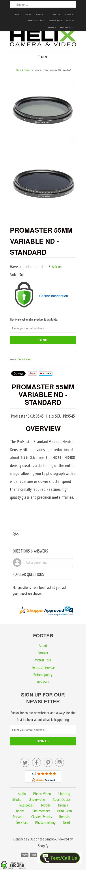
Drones (63, 805)
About (18, 14)
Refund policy (67, 27)
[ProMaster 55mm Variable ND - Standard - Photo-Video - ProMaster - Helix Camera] (43, 112)
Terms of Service (36, 21)
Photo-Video (42, 793)
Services (22, 822)
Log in (28, 14)
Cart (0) (56, 14)
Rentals (64, 816)
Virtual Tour (55, 21)
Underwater (37, 799)
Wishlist (40, 14)
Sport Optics (61, 799)
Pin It (32, 373)
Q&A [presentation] (16, 534)
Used (66, 822)
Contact (70, 21)
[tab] (15, 533)
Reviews (52, 27)
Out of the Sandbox (43, 839)
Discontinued (24, 359)
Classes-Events (41, 816)
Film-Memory (41, 810)
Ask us (57, 266)
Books (20, 810)
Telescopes (26, 805)
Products (27, 70)
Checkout (69, 14)
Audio (22, 793)
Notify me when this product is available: (34, 319)
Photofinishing (45, 822)
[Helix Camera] (43, 39)
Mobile (46, 805)
